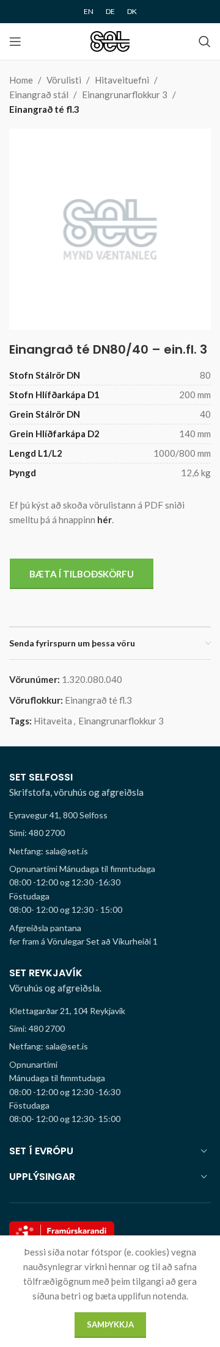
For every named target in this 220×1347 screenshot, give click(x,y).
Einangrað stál (38, 94)
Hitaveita (53, 720)
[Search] (205, 41)
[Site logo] (110, 40)
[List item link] (110, 833)
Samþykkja (110, 1324)
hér (104, 519)
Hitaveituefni (122, 79)
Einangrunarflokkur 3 (124, 94)
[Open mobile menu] (15, 41)
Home (21, 79)
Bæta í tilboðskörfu (81, 573)
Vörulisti (63, 79)
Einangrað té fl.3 (44, 109)
